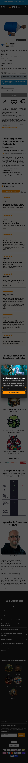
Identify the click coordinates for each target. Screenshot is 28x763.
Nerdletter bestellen (14, 392)
